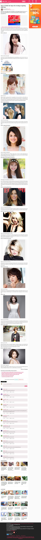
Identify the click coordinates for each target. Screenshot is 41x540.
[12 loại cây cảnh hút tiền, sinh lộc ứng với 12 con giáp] (24, 478)
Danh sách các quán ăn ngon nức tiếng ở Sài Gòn (10, 483)
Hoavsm (4, 389)
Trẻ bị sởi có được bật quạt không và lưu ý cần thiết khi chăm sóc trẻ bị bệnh (11, 498)
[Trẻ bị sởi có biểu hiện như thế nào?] (17, 504)
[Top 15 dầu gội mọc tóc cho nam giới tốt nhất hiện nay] (17, 514)
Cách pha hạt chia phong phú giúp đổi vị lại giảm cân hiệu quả (4, 468)
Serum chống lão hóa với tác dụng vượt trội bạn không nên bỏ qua (10, 468)
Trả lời (8, 413)
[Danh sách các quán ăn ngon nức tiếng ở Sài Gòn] (11, 478)
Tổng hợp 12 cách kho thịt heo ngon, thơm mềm (17, 483)
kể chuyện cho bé (24, 523)
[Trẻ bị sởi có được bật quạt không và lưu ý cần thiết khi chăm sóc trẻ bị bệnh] (11, 492)
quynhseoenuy (5, 415)
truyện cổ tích (12, 523)
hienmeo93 (4, 404)
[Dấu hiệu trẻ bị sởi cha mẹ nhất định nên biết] (24, 514)
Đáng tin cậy (21, 379)
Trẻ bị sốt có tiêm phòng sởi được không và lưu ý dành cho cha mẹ (17, 497)
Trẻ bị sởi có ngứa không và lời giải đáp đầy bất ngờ (24, 497)
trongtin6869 (4, 394)
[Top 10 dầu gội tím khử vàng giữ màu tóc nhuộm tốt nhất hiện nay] (24, 464)
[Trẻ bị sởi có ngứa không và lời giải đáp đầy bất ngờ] (24, 492)
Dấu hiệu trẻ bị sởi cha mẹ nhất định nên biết (24, 518)
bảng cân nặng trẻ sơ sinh (18, 523)
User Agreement (12, 535)
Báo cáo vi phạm (12, 413)
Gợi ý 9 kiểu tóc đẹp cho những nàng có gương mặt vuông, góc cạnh (12, 372)
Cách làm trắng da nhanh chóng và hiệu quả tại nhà (17, 468)
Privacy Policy (18, 535)
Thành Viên (36, 2)
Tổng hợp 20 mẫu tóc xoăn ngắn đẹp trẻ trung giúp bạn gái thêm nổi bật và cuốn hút (4, 484)
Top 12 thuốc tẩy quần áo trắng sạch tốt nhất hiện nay (4, 519)
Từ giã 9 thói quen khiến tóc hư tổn (7, 376)
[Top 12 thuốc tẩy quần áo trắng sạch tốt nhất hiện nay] (4, 514)
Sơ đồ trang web (23, 535)
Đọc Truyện (33, 2)
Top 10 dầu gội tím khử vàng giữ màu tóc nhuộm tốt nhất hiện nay (24, 468)
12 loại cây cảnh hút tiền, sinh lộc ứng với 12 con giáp (23, 483)
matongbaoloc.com (5, 425)
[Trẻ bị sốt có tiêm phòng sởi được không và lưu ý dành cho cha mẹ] (17, 492)
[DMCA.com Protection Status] (9, 534)
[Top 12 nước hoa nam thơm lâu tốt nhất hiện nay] (11, 504)
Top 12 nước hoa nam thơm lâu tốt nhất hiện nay (10, 508)
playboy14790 (5, 430)
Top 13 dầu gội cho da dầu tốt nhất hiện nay (10, 518)
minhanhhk (4, 409)
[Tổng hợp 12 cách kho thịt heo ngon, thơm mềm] (17, 478)
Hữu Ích (17, 379)
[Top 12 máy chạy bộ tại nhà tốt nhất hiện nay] (24, 504)
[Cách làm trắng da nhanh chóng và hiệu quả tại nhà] (17, 464)
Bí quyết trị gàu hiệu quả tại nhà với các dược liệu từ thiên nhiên (12, 373)
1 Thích (4, 413)
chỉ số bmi (32, 523)
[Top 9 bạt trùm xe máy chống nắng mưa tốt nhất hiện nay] (4, 504)
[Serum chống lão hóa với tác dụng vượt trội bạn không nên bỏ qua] (11, 464)
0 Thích (4, 418)
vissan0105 (4, 420)
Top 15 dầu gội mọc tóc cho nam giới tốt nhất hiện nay (17, 519)
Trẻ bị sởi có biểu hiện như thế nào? (17, 508)
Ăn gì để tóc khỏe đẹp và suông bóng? (8, 375)
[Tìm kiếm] (23, 1)
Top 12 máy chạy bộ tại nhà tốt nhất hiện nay (24, 508)
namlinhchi (4, 399)
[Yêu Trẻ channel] (14, 533)
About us (8, 535)
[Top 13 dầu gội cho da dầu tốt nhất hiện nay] (11, 514)
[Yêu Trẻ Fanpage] (16, 533)
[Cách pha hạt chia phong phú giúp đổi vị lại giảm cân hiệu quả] (4, 464)
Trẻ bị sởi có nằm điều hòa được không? (4, 497)
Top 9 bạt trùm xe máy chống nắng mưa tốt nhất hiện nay (4, 508)
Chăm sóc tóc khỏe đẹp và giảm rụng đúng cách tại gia (10, 374)
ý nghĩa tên (28, 523)
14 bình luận (3, 381)
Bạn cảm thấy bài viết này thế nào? (9, 379)
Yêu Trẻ (4, 1)
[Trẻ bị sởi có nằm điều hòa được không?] (4, 492)
